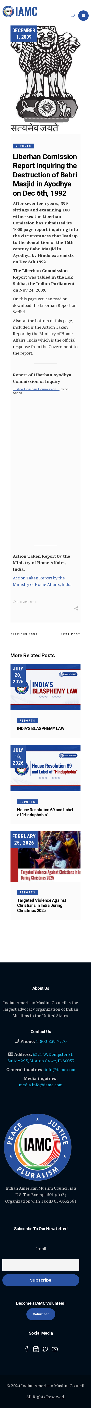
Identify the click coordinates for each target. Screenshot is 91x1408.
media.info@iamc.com (41, 1084)
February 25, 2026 (24, 839)
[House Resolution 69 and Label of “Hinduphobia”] (45, 768)
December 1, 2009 (23, 34)
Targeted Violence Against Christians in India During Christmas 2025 (41, 905)
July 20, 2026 (18, 675)
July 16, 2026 (18, 756)
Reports (23, 146)
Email (41, 1248)
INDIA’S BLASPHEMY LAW (40, 728)
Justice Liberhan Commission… (36, 389)
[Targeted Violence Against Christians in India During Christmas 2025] (45, 856)
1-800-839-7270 (51, 1041)
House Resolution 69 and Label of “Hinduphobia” (45, 812)
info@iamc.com (60, 1069)
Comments (26, 602)
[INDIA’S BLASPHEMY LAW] (45, 687)
